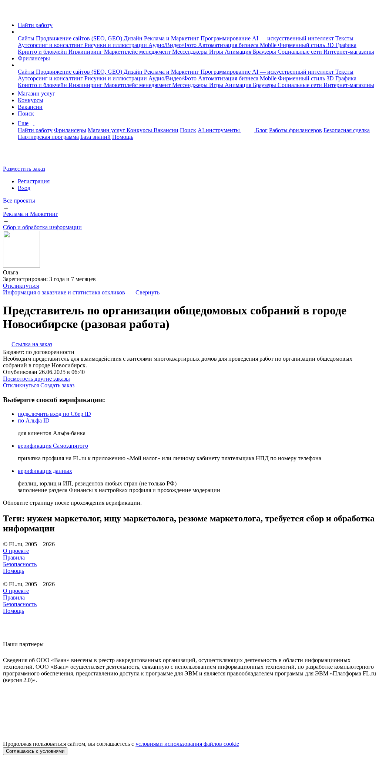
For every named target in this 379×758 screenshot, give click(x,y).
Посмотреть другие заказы (36, 378)
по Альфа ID (34, 420)
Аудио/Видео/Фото (173, 45)
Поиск (26, 113)
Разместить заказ (24, 169)
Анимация (239, 52)
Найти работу (35, 25)
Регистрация (34, 181)
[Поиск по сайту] (24, 156)
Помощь (122, 137)
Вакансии (30, 107)
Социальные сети (300, 52)
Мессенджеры (190, 52)
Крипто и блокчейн (43, 52)
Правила (14, 557)
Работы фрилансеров (295, 130)
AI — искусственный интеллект (293, 38)
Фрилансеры (34, 58)
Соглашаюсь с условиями (35, 751)
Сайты (27, 38)
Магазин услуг (37, 93)
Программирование (226, 38)
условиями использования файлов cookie (187, 744)
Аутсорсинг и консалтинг (51, 45)
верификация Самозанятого (53, 446)
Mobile (269, 45)
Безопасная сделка (346, 130)
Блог (262, 130)
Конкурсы (30, 100)
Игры (217, 52)
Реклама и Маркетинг (172, 38)
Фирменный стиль (302, 45)
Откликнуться (21, 286)
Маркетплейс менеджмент (138, 52)
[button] (20, 32)
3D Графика (341, 45)
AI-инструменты (219, 130)
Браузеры (265, 52)
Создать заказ (57, 385)
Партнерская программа (48, 137)
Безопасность (20, 564)
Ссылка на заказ (31, 344)
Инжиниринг (86, 52)
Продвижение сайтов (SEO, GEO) (80, 38)
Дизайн (134, 38)
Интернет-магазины (348, 52)
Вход (24, 188)
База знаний (95, 137)
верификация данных (45, 471)
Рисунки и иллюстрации (116, 45)
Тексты (344, 38)
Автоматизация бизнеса (229, 45)
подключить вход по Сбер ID (54, 414)
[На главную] (10, 12)
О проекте (16, 551)
